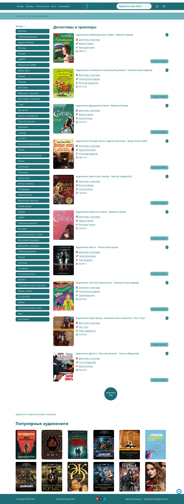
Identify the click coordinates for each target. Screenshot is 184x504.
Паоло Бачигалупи (87, 256)
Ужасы (21, 149)
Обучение (23, 127)
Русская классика (26, 121)
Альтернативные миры (29, 144)
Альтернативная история (30, 234)
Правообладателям (65, 499)
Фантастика (23, 178)
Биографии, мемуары (28, 240)
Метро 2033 (23, 70)
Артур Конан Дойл (87, 149)
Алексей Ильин (86, 189)
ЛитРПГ (21, 59)
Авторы (30, 6)
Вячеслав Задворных (88, 83)
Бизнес (21, 302)
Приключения (25, 195)
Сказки (21, 257)
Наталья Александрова (89, 79)
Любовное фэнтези (27, 223)
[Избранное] (157, 6)
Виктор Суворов (86, 185)
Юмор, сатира (25, 291)
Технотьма (23, 166)
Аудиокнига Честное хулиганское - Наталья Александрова (107, 282)
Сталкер (22, 132)
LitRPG (21, 217)
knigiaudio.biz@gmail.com (156, 499)
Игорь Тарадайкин (87, 330)
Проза (21, 161)
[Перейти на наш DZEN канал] (101, 499)
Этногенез (23, 172)
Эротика (22, 31)
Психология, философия (30, 308)
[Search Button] (147, 6)
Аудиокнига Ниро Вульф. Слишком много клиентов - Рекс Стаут (110, 318)
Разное (21, 76)
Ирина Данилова (87, 47)
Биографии (64, 6)
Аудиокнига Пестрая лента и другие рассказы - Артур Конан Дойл (111, 140)
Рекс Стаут (83, 327)
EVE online (23, 87)
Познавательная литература (32, 285)
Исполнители (42, 6)
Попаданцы (24, 189)
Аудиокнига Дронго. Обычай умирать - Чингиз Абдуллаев (107, 353)
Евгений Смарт (86, 118)
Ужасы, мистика (26, 183)
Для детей (23, 110)
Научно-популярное (28, 115)
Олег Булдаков (85, 260)
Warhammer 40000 (27, 65)
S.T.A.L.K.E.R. (24, 296)
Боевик (21, 211)
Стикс (21, 104)
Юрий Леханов (86, 366)
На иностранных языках (30, 155)
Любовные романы (27, 36)
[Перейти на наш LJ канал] (104, 499)
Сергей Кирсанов (87, 295)
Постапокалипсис (26, 274)
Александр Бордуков (88, 153)
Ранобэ (21, 279)
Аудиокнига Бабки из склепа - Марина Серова (101, 211)
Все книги (21, 16)
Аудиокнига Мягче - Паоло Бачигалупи (97, 247)
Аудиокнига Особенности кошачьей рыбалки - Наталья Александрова (114, 70)
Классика (22, 262)
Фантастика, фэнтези (28, 200)
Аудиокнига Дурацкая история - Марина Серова (102, 105)
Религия (22, 82)
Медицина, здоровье (28, 93)
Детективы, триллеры (28, 245)
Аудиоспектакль (26, 42)
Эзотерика (23, 268)
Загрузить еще (111, 393)
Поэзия (21, 53)
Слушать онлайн (159, 61)
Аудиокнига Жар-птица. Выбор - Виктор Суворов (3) (104, 176)
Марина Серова (86, 43)
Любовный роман (27, 251)
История (22, 228)
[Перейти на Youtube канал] (97, 499)
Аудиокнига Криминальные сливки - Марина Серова (104, 34)
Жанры (20, 6)
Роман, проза (24, 206)
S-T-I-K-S (22, 138)
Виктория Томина (87, 224)
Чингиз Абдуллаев (87, 362)
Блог (54, 6)
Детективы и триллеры (29, 98)
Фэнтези (22, 48)
